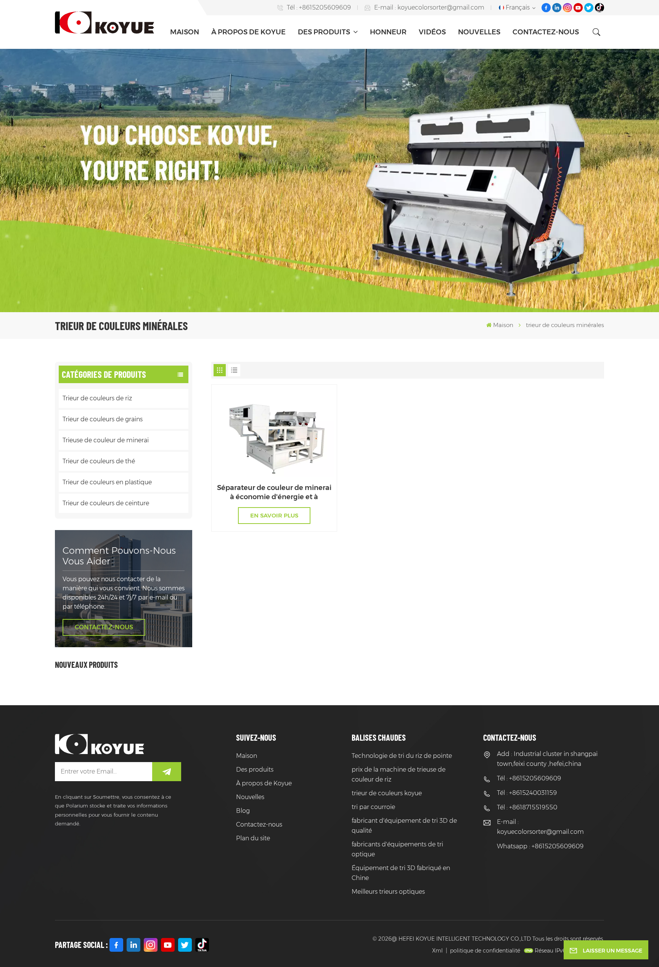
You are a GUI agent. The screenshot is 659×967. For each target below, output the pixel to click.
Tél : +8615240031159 (527, 792)
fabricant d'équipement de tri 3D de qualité (404, 825)
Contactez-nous (546, 32)
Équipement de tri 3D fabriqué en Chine (401, 873)
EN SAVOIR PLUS (274, 515)
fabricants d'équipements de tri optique (397, 849)
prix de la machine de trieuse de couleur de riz (398, 774)
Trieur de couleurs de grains (103, 419)
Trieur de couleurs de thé (99, 461)
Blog (243, 810)
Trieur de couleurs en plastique (107, 482)
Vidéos (432, 32)
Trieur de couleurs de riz (97, 398)
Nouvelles (479, 32)
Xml (437, 950)
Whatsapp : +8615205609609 (540, 846)
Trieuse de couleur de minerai (106, 440)
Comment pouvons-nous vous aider (119, 556)
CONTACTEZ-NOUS (104, 627)
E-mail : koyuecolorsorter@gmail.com (429, 7)
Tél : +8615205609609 (319, 7)
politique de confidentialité (485, 950)
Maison (184, 32)
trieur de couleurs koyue (387, 793)
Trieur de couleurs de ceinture (106, 503)
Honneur (388, 32)
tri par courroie (373, 807)
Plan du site (253, 838)
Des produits (325, 32)
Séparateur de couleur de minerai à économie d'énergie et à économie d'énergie (274, 492)
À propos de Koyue (248, 32)
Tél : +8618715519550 (527, 807)
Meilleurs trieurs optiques (388, 891)
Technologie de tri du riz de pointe (402, 755)
